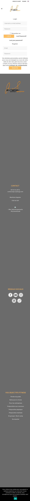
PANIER (24, 1)
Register (15, 68)
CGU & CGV (15, 200)
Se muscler (15, 419)
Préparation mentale (15, 413)
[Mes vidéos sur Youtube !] (15, 297)
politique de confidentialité (18, 65)
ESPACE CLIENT (17, 1)
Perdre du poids (16, 396)
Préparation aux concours (15, 406)
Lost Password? (21, 36)
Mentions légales (15, 197)
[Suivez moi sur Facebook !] (10, 297)
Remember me (15, 33)
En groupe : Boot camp (15, 416)
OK (15, 498)
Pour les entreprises (15, 403)
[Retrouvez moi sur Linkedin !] (14, 303)
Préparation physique (15, 409)
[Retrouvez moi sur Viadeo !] (19, 303)
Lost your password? (16, 40)
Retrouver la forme (16, 400)
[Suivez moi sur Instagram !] (21, 297)
